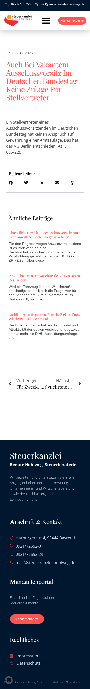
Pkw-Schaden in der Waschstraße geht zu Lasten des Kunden (44, 277)
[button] (46, 20)
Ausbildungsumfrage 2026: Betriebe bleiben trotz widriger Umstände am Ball (44, 316)
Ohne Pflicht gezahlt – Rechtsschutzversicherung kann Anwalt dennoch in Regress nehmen (44, 234)
